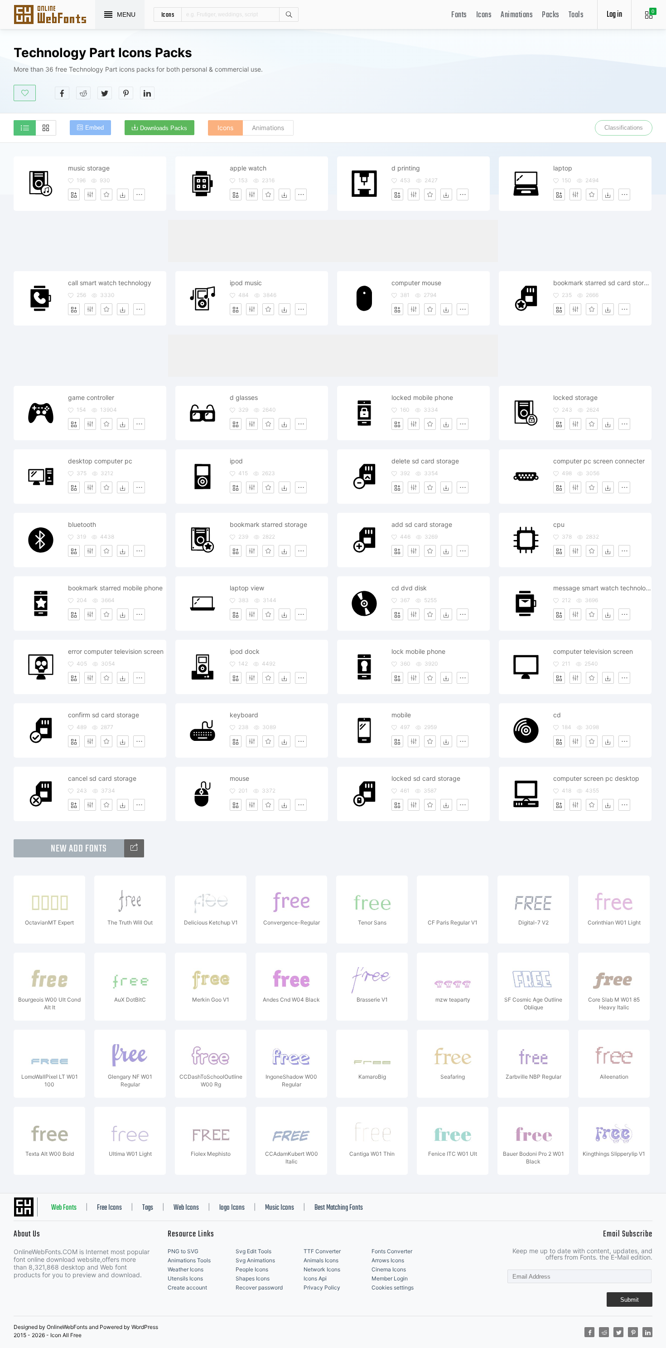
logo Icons (232, 1208)
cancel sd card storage (102, 778)
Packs (551, 15)
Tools (576, 15)
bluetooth (82, 524)
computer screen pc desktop (596, 778)
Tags (147, 1208)
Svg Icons (54, 15)
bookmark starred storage (268, 524)
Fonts (459, 15)
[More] (139, 194)
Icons (484, 15)
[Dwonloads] (123, 194)
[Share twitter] (104, 93)
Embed (94, 127)
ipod (236, 461)
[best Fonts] (134, 848)
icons (167, 14)
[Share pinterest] (126, 93)
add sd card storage (421, 524)
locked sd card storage (425, 778)
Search (289, 14)
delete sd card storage (425, 461)
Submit (629, 1299)
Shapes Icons (253, 1278)
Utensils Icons (185, 1278)
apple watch (248, 168)
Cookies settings (393, 1287)
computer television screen (593, 651)
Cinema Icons (389, 1269)
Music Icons (279, 1208)
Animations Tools (189, 1260)
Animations (517, 15)
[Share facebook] (62, 93)
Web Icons (186, 1208)
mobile (401, 715)
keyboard (244, 715)
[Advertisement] (487, 72)
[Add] (74, 194)
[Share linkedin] (147, 93)
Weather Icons (185, 1269)
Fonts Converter (392, 1251)
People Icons (252, 1269)
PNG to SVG (183, 1251)
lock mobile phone (418, 651)
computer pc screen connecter (599, 461)
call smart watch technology (109, 283)
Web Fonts (64, 1208)
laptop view (247, 588)
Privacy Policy (322, 1287)
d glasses (244, 397)
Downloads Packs (163, 128)
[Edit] (90, 194)
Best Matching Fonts (338, 1208)
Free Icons (109, 1208)
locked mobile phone (422, 397)
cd (557, 715)
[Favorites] (106, 194)
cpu (559, 524)
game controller (91, 397)
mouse (239, 778)
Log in (614, 14)
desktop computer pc (100, 461)
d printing (405, 168)
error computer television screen (116, 651)
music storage (89, 168)
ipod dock (245, 651)
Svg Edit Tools (253, 1251)
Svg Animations (255, 1260)
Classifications (623, 127)
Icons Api (315, 1278)
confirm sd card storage (103, 715)
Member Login (390, 1278)
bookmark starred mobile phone (115, 588)
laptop (562, 168)
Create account (187, 1287)
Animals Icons (321, 1260)
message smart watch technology (602, 588)
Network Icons (322, 1269)
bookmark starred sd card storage (602, 283)
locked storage (575, 397)
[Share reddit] (83, 93)
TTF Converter (322, 1251)
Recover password (259, 1287)
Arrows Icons (388, 1260)
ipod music (246, 283)
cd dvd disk (409, 588)
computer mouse (416, 283)
